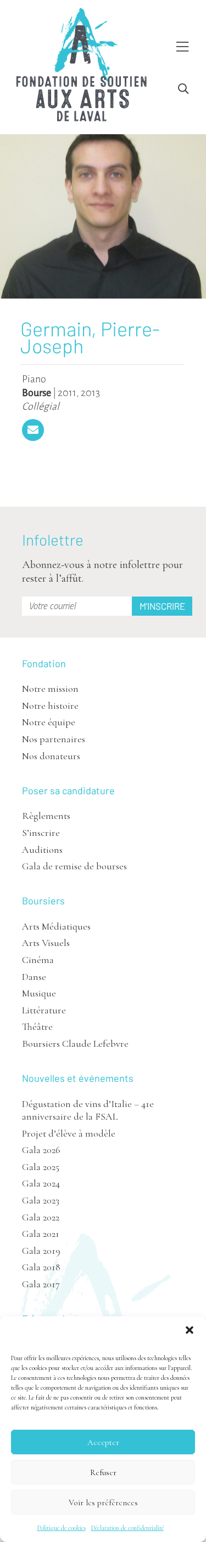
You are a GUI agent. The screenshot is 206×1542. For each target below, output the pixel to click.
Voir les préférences (103, 1502)
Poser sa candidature (68, 790)
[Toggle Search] (183, 89)
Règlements (46, 816)
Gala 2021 (40, 1234)
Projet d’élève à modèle (68, 1133)
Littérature (44, 1010)
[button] (189, 1330)
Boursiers (43, 901)
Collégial (40, 406)
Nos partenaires (53, 739)
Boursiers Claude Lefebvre (75, 1043)
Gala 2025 (40, 1167)
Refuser (103, 1472)
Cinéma (38, 960)
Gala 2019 (41, 1251)
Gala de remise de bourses (74, 866)
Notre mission (50, 689)
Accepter (103, 1442)
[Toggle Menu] (182, 47)
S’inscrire (41, 833)
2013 (90, 392)
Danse (34, 977)
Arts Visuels (46, 943)
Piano (34, 379)
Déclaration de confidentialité (127, 1528)
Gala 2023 (40, 1200)
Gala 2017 (41, 1284)
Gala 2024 (41, 1183)
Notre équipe (48, 722)
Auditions (42, 850)
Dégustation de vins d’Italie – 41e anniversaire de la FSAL (88, 1110)
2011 (67, 392)
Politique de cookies (61, 1528)
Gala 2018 (41, 1267)
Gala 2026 (41, 1150)
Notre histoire (50, 706)
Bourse (36, 392)
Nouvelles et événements (77, 1078)
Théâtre (37, 1027)
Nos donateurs (51, 756)
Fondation (44, 663)
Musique (39, 993)
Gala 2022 (40, 1217)
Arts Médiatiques (56, 926)
